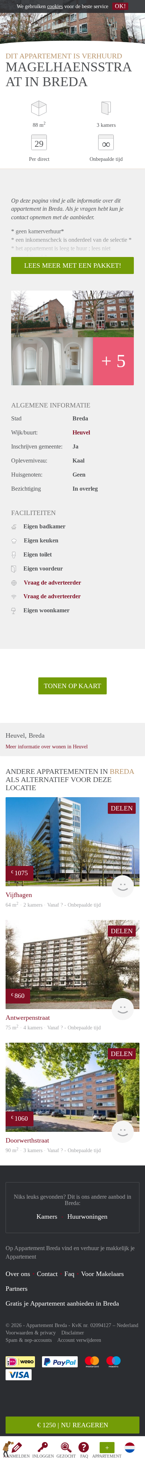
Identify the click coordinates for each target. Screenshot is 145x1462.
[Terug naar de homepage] (8, 1450)
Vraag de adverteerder (52, 582)
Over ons (18, 1273)
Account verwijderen (79, 1340)
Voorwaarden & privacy (31, 1333)
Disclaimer (72, 1333)
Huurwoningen (87, 1216)
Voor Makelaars (102, 1273)
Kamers (46, 1216)
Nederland (127, 1325)
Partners (17, 1288)
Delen (122, 808)
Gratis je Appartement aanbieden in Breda (62, 1303)
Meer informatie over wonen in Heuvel (47, 746)
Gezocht (66, 1456)
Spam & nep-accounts (29, 1340)
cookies (55, 6)
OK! (120, 6)
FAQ (84, 1456)
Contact (47, 1273)
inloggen (43, 1456)
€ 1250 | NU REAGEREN (72, 1425)
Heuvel (81, 432)
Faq (69, 1273)
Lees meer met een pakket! (72, 265)
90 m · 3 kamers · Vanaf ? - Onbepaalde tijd (53, 1150)
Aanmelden (16, 1456)
